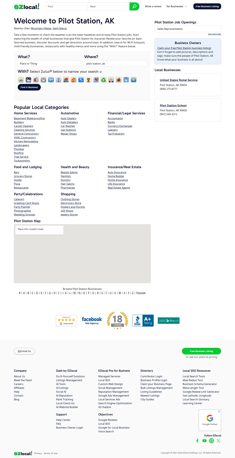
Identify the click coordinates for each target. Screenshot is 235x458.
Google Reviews (108, 420)
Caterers (19, 199)
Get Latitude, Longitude (197, 395)
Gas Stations (68, 130)
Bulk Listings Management (157, 388)
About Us (19, 376)
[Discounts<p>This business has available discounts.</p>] (73, 80)
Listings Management (69, 380)
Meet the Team (23, 380)
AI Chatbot (104, 407)
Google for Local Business (114, 427)
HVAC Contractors (25, 137)
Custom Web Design (110, 384)
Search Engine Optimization (115, 403)
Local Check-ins (65, 403)
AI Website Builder (67, 407)
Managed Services (109, 376)
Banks (111, 122)
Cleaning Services (24, 130)
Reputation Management (113, 391)
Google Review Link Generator (201, 391)
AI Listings (62, 388)
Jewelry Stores (69, 214)
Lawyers (113, 130)
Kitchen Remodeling (26, 141)
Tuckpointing (22, 160)
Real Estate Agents (119, 187)
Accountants (115, 118)
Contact (18, 395)
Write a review (153, 6)
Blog (16, 399)
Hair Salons (67, 184)
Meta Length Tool (193, 388)
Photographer (22, 211)
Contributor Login (151, 376)
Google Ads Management (113, 395)
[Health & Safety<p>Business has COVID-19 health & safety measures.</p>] (126, 80)
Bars (16, 172)
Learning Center (192, 403)
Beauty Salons (69, 172)
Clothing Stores (70, 199)
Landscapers (21, 145)
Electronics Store (71, 203)
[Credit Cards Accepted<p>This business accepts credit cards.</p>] (36, 80)
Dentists (66, 176)
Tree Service (21, 157)
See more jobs (214, 34)
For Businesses (175, 6)
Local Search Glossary (196, 399)
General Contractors (26, 133)
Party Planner (22, 207)
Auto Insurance (117, 172)
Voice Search (106, 431)
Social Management (110, 388)
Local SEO (104, 380)
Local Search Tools (194, 376)
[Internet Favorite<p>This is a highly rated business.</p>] (133, 80)
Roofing (19, 153)
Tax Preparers (116, 133)
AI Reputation (64, 395)
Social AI (61, 391)
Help (17, 391)
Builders (19, 122)
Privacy (38, 453)
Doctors (65, 180)
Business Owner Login (69, 427)
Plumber (19, 149)
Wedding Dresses (24, 214)
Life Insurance (116, 184)
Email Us (26, 351)
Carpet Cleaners (23, 126)
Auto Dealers (68, 118)
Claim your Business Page (156, 384)
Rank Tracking (64, 399)
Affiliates (19, 388)
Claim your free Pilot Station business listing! (184, 48)
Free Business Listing (201, 351)
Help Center (63, 420)
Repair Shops (69, 133)
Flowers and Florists (73, 207)
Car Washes (68, 126)
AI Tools (61, 384)
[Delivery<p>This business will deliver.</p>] (66, 80)
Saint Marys (60, 28)
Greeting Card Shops (26, 203)
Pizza (17, 184)
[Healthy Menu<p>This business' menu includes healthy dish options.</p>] (118, 80)
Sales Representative (169, 29)
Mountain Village (41, 28)
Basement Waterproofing (29, 118)
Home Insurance (118, 180)
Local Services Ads (109, 399)
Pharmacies (68, 187)
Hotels (18, 180)
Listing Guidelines (151, 391)
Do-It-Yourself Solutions (70, 376)
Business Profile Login (154, 380)
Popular (141, 292)
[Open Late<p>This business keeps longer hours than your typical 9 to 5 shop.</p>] (28, 80)
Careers (18, 384)
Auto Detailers (69, 122)
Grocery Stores (23, 176)
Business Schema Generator (200, 384)
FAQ (58, 423)
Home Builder (116, 176)
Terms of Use (51, 453)
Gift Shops (67, 211)
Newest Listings (150, 395)
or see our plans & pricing (201, 357)
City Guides (147, 399)
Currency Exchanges (120, 126)
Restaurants (21, 187)
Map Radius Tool (193, 380)
